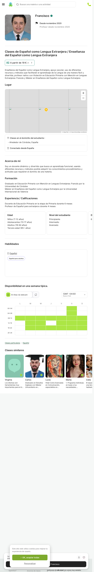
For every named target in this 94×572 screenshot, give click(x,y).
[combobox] (45, 4)
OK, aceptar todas (30, 557)
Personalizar (30, 563)
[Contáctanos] (89, 4)
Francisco (42, 16)
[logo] (11, 4)
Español (13, 253)
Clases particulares (12, 343)
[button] (83, 557)
